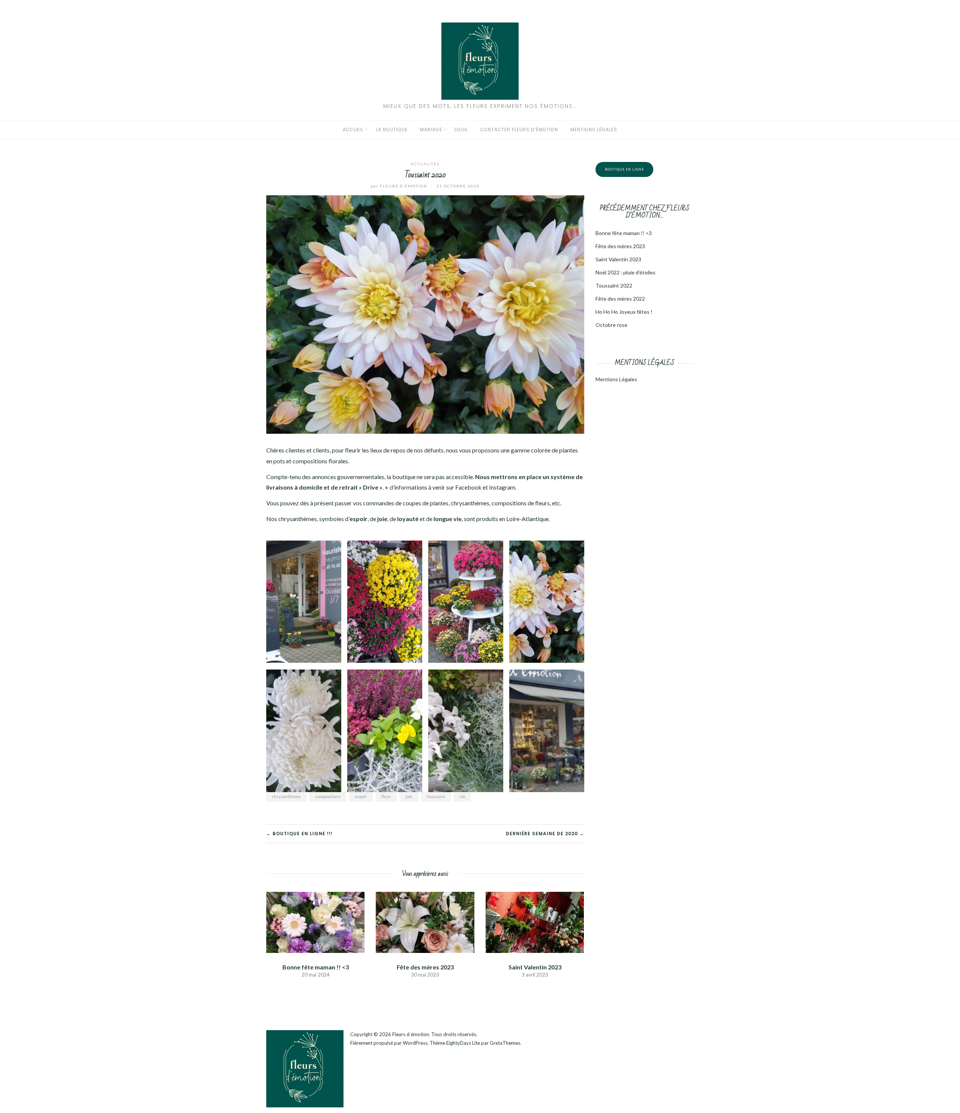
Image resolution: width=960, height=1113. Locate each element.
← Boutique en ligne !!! (299, 833)
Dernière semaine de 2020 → (545, 833)
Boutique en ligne (624, 169)
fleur (386, 796)
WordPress (415, 1043)
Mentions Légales (616, 379)
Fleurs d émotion (410, 1034)
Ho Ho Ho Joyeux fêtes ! (624, 312)
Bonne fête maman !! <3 (315, 967)
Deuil (461, 129)
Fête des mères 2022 (620, 298)
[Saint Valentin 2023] (535, 921)
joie (408, 796)
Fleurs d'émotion (400, 186)
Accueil (353, 129)
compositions (327, 796)
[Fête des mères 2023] (425, 921)
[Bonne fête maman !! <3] (315, 921)
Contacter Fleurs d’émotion (519, 129)
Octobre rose (611, 325)
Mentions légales (593, 129)
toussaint (436, 796)
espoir (361, 796)
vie (462, 796)
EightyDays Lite (463, 1043)
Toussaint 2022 (614, 285)
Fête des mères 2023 (425, 967)
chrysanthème (286, 796)
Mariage (431, 129)
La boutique (392, 129)
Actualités (425, 164)
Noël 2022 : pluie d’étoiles (626, 272)
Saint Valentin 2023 (534, 967)
